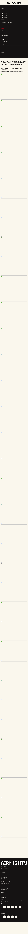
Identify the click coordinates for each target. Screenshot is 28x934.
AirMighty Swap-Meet (7, 22)
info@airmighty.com (5, 888)
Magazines (4, 15)
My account (3, 47)
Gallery (2, 28)
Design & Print (4, 44)
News (2, 8)
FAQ (3, 39)
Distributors (4, 41)
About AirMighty (4, 35)
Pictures (3, 30)
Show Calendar (5, 26)
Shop (2, 11)
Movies (3, 32)
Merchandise (5, 17)
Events (2, 19)
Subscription (4, 13)
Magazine (4, 37)
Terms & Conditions (5, 901)
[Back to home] (14, 2)
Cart (2, 49)
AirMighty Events (6, 24)
